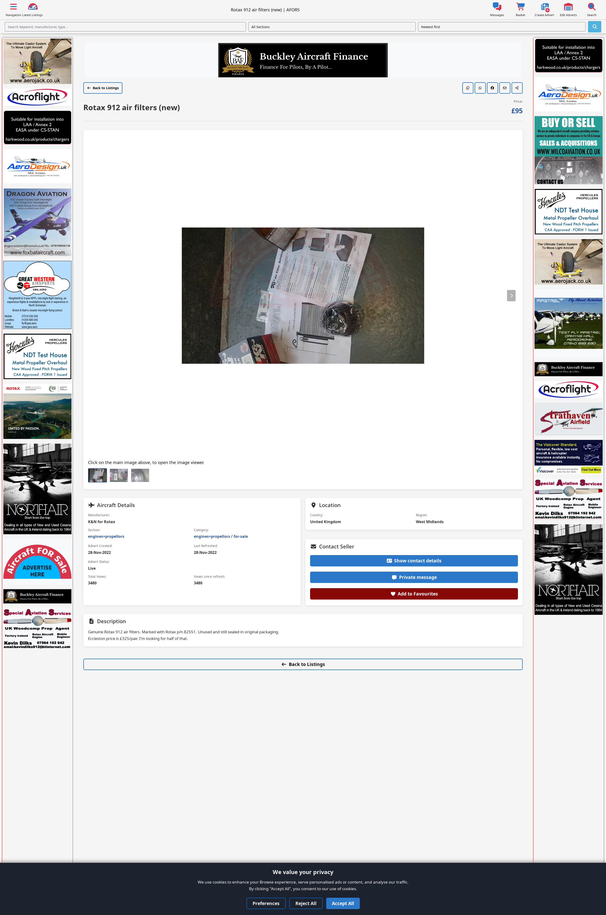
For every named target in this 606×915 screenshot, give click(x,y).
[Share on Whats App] (480, 88)
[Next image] (511, 295)
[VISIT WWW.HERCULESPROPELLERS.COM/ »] (37, 356)
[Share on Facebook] (492, 88)
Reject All (305, 903)
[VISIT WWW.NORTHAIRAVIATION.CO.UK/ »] (37, 489)
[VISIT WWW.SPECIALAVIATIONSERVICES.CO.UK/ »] (37, 628)
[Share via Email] (504, 88)
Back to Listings (106, 88)
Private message (418, 577)
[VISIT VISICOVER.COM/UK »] (569, 457)
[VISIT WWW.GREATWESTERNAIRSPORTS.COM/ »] (37, 295)
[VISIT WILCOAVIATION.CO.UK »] (569, 150)
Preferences (266, 903)
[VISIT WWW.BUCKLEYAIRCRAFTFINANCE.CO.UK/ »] (303, 61)
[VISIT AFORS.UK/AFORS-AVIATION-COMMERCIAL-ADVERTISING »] (37, 561)
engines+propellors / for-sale (221, 536)
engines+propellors (106, 536)
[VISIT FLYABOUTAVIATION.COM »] (569, 323)
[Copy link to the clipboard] (467, 88)
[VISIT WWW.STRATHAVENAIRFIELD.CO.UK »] (569, 419)
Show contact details (417, 560)
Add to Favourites (418, 594)
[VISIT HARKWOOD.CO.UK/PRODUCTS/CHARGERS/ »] (37, 127)
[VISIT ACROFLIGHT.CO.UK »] (37, 97)
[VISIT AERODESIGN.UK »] (37, 166)
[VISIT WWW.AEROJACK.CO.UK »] (37, 61)
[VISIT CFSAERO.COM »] (37, 411)
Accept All (343, 903)
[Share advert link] (517, 88)
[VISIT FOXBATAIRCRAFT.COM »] (37, 222)
